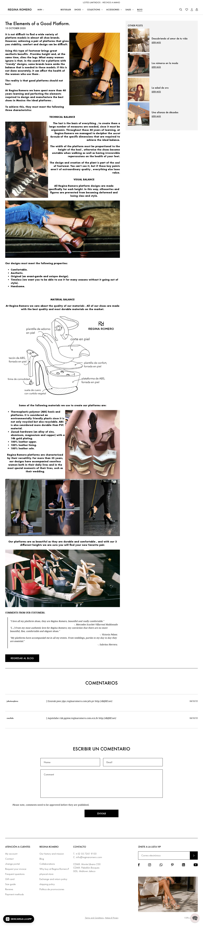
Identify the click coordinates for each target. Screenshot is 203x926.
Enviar (101, 813)
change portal (12, 864)
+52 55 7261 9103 (86, 853)
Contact (9, 859)
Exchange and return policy (53, 879)
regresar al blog (22, 658)
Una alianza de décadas (165, 112)
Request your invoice (15, 869)
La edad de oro (160, 87)
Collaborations (47, 864)
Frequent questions (15, 874)
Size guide (10, 884)
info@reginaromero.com (89, 857)
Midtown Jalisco (87, 871)
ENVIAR (194, 855)
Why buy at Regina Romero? (54, 869)
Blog (41, 859)
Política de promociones (51, 889)
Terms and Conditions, (94, 918)
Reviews (9, 889)
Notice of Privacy (111, 918)
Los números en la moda (165, 63)
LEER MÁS (156, 42)
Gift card (9, 879)
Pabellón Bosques (90, 867)
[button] (180, 9)
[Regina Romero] (19, 9)
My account (11, 854)
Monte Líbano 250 (91, 864)
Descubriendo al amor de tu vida (169, 38)
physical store (46, 874)
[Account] (192, 9)
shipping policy (47, 884)
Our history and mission (51, 854)
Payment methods (14, 894)
